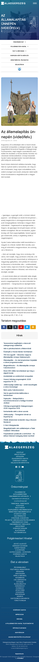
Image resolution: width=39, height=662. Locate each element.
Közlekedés (20, 592)
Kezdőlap (7, 31)
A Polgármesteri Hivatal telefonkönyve (19, 623)
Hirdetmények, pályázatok (19, 60)
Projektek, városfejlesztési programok (20, 520)
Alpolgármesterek (20, 494)
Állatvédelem (20, 530)
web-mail (20, 619)
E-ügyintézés (20, 550)
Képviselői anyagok (19, 628)
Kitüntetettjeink (20, 514)
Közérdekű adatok (20, 554)
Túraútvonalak (20, 600)
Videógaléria (20, 573)
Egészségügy (20, 586)
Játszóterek (20, 590)
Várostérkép (20, 526)
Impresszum (20, 614)
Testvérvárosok (20, 532)
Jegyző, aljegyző (20, 544)
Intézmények (20, 577)
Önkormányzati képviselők (19, 496)
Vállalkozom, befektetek (20, 462)
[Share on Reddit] (21, 327)
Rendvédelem (20, 594)
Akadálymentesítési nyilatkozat (19, 637)
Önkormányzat (18, 42)
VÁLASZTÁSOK (19, 64)
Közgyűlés (20, 505)
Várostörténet (20, 454)
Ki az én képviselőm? (20, 501)
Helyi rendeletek (20, 516)
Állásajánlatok (20, 584)
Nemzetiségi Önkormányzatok (20, 512)
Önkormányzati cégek (20, 522)
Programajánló (20, 567)
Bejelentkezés (19, 653)
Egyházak (20, 582)
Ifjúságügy (20, 588)
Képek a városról (20, 575)
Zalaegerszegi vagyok (20, 458)
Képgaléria (20, 456)
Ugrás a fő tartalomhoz (33, 0)
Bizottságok (20, 507)
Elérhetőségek (19, 548)
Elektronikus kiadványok (20, 598)
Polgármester (20, 492)
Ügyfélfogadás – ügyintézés (20, 552)
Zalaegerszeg (13, 3)
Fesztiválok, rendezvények (20, 569)
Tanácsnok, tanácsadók (20, 503)
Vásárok (20, 596)
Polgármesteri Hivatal (18, 46)
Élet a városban (18, 51)
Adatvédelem (19, 632)
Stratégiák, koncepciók (20, 518)
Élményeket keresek (20, 460)
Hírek (17, 31)
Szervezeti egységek (20, 546)
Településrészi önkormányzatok (20, 510)
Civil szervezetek (20, 580)
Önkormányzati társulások (20, 524)
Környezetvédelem (20, 528)
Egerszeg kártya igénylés (19, 55)
